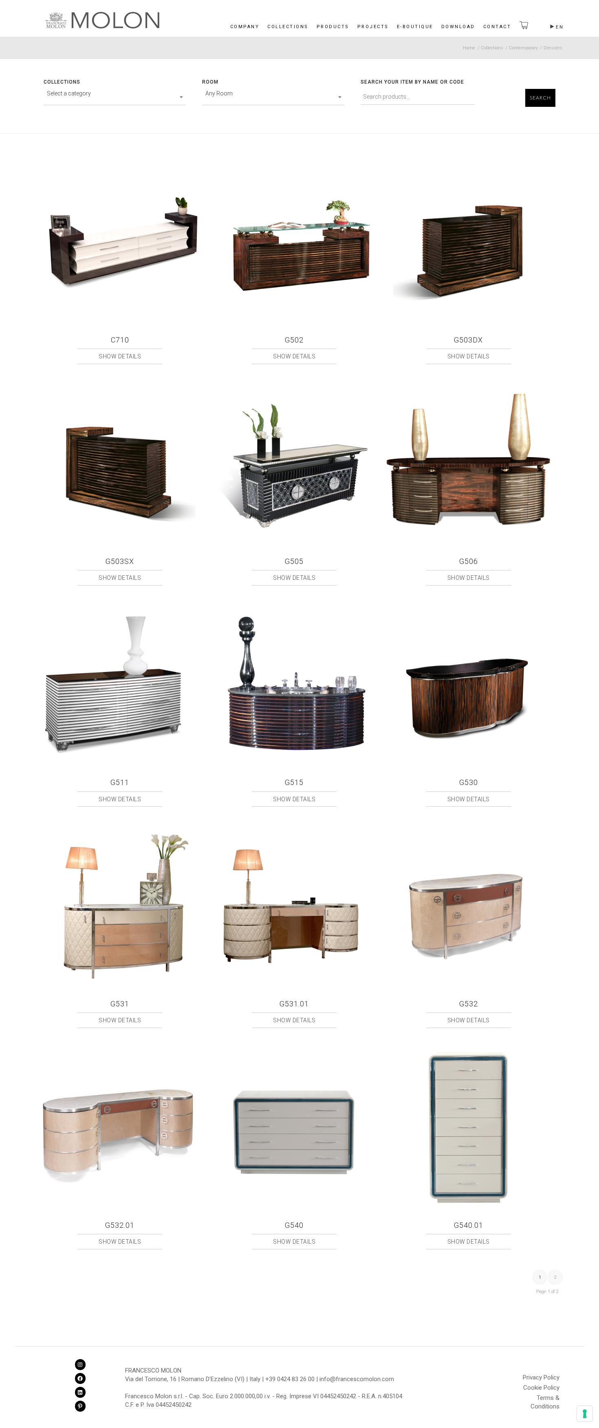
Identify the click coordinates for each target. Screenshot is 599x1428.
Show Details (120, 356)
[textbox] (115, 93)
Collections (287, 26)
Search (540, 97)
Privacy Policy (541, 1377)
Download (458, 26)
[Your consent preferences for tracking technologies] (584, 1413)
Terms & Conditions (545, 1399)
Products (333, 26)
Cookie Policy (541, 1387)
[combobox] (115, 97)
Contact (497, 26)
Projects (373, 26)
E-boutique (415, 26)
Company (245, 26)
